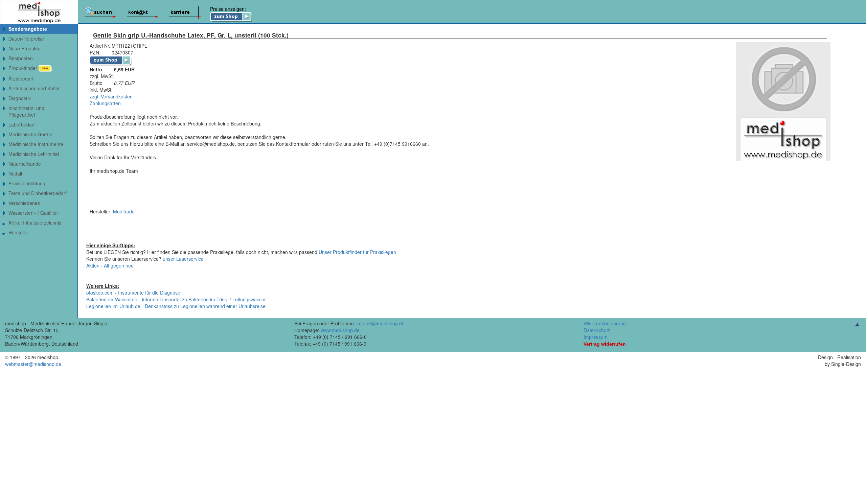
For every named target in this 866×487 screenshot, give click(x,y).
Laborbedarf (21, 124)
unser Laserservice (183, 258)
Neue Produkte (24, 48)
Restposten (20, 58)
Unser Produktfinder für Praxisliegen (357, 252)
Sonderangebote (27, 28)
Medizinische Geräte (30, 134)
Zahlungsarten (105, 103)
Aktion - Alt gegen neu (110, 265)
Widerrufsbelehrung (605, 323)
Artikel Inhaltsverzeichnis (34, 222)
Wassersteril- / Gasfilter (33, 212)
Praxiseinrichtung (26, 183)
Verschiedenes (24, 203)
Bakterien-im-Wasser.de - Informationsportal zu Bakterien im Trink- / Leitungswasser (176, 299)
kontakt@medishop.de (381, 323)
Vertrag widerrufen (605, 344)
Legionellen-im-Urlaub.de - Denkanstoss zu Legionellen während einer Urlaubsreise (176, 306)
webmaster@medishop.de (33, 364)
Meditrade (124, 211)
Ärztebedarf (20, 78)
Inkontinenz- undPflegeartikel (26, 111)
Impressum (596, 336)
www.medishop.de (340, 330)
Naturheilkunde (24, 163)
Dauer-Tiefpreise (26, 38)
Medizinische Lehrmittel (33, 153)
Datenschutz (597, 330)
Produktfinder (23, 68)
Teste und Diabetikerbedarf (37, 193)
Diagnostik (19, 98)
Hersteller (18, 232)
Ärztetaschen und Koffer (34, 88)
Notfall (15, 173)
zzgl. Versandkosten (111, 96)
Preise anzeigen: (228, 8)
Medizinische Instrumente (35, 144)
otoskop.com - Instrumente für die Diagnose (133, 292)
